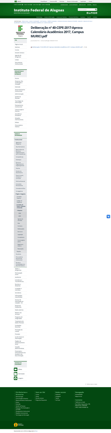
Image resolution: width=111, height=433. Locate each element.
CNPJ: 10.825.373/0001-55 (81, 407)
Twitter (94, 13)
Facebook (87, 13)
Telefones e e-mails (80, 402)
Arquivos (80, 21)
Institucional (43, 21)
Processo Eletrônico (73, 17)
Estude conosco (40, 398)
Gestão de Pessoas (20, 406)
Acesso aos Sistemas (62, 17)
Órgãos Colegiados (52, 21)
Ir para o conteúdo (18, 4)
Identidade (21, 374)
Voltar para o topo (92, 384)
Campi (37, 396)
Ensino (17, 402)
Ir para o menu (27, 4)
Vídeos (20, 369)
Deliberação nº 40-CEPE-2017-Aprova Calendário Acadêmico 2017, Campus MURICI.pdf (57, 47)
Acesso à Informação (49, 17)
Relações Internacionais (22, 413)
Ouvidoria (82, 17)
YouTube (90, 13)
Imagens (20, 378)
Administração (19, 396)
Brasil (19, 1)
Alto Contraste (73, 4)
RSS (96, 13)
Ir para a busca (36, 4)
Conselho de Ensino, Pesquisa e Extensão (67, 21)
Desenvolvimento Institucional (23, 400)
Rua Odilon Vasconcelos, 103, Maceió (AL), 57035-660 (82, 404)
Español (89, 4)
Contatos (95, 17)
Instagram (92, 13)
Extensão (18, 404)
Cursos (37, 394)
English (95, 4)
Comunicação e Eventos (22, 398)
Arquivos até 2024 (87, 21)
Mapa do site (82, 4)
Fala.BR (89, 17)
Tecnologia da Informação (22, 415)
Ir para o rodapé (45, 4)
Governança (39, 17)
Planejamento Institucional (23, 411)
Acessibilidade (64, 4)
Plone (36, 431)
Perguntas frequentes (41, 400)
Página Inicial (25, 21)
